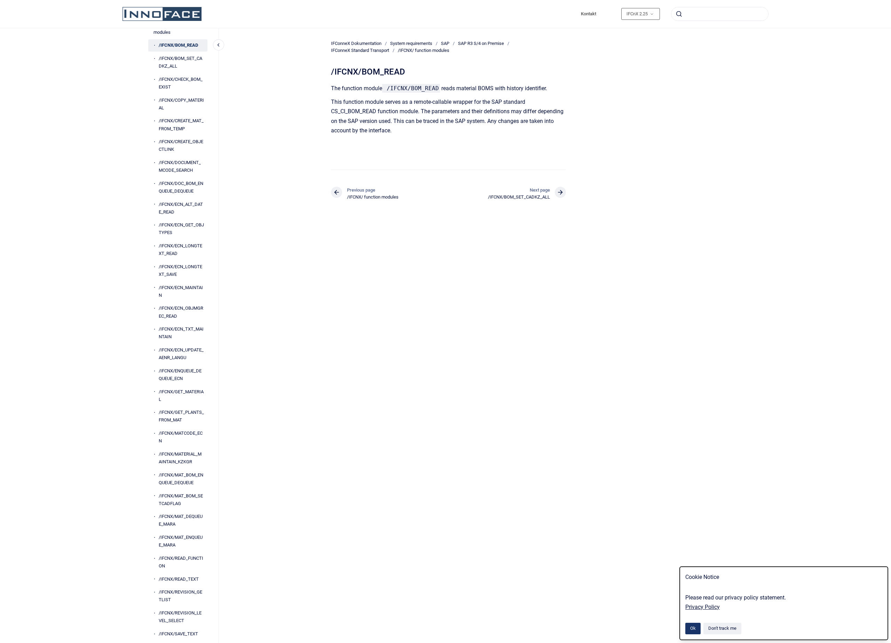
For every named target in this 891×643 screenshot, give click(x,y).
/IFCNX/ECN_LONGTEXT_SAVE (180, 270)
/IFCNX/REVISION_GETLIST (180, 595)
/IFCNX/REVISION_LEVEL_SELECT (180, 616)
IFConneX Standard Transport (360, 50)
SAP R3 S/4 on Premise (481, 43)
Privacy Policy (702, 607)
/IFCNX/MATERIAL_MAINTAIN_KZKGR (180, 457)
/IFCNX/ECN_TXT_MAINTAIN (181, 332)
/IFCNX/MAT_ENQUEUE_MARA (181, 541)
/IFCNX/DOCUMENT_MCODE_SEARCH (180, 166)
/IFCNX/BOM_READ (178, 45)
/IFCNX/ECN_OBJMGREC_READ (181, 311)
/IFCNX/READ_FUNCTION (181, 562)
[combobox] (719, 14)
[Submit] (679, 14)
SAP (445, 43)
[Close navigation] (218, 45)
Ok (693, 628)
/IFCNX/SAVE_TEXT (178, 633)
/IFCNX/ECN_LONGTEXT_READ (180, 249)
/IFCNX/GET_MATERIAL (181, 395)
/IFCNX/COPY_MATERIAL (181, 104)
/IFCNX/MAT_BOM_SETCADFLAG (181, 499)
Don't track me (722, 628)
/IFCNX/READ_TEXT (179, 579)
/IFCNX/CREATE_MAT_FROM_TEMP (181, 124)
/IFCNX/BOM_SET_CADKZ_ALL (180, 62)
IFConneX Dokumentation (356, 43)
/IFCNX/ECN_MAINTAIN (181, 291)
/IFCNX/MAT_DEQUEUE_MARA (181, 520)
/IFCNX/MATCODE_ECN (181, 437)
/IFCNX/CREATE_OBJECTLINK (181, 145)
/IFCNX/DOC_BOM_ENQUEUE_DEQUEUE (181, 187)
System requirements (411, 43)
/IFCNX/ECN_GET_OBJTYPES (181, 228)
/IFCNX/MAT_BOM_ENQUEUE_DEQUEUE (181, 478)
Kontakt (588, 13)
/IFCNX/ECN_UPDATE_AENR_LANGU (181, 353)
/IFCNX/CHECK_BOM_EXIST (181, 83)
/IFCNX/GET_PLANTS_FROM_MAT (181, 416)
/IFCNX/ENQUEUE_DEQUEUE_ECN (180, 374)
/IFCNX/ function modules (170, 28)
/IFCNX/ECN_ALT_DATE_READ (181, 208)
